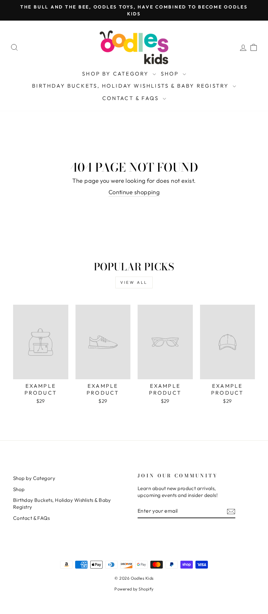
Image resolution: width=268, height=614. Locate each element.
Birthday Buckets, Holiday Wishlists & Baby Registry (131, 85)
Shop (171, 73)
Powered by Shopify (133, 588)
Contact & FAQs (131, 98)
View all (134, 282)
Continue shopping (134, 192)
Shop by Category (116, 73)
